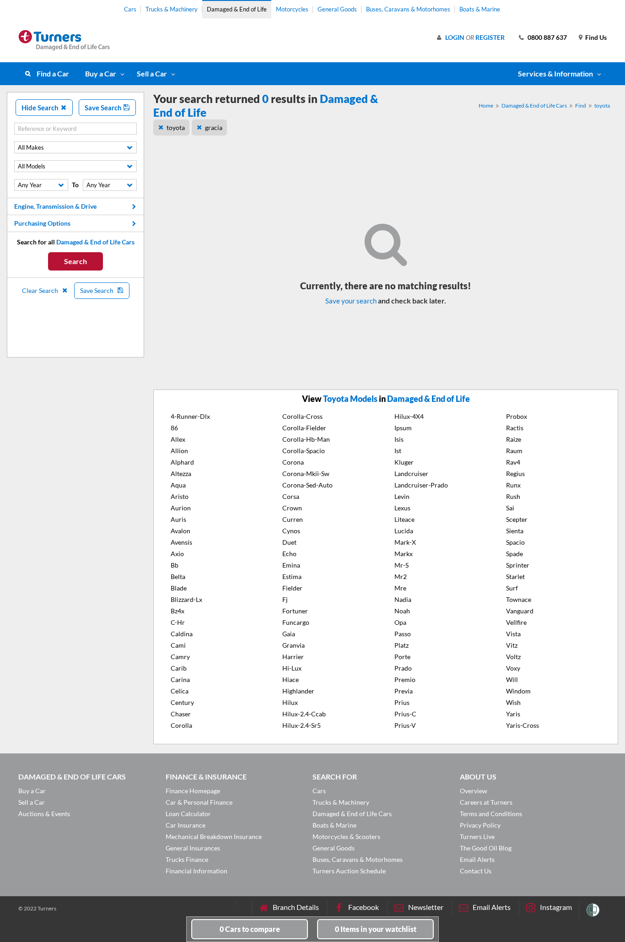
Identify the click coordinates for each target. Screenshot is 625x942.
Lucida (403, 531)
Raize (513, 439)
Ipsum (403, 428)
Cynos (291, 531)
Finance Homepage (193, 791)
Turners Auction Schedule (349, 871)
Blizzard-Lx (186, 599)
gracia (213, 127)
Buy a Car (100, 73)
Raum (514, 451)
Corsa (290, 496)
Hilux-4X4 (409, 416)
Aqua (178, 485)
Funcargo (295, 622)
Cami (178, 645)
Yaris (513, 714)
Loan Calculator (188, 813)
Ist (397, 451)
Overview (473, 791)
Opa (400, 622)
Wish (513, 702)
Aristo (180, 496)
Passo (402, 634)
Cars (130, 9)
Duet (289, 542)
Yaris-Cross (522, 725)
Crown (292, 508)
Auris (178, 519)
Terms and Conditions (491, 813)
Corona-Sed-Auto (307, 485)
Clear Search (40, 290)
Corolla (181, 725)
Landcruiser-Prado (421, 485)
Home (486, 105)
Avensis (181, 542)
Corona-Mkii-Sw (305, 473)
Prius (401, 702)
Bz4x (177, 611)
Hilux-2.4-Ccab (304, 714)
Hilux (290, 702)
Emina (291, 565)
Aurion (181, 508)
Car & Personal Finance (199, 802)
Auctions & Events (44, 813)
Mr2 (400, 576)
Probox (516, 416)
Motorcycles (292, 9)
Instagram (556, 907)
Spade (514, 554)
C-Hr (178, 622)
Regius (515, 473)
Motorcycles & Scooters (346, 836)
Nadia (402, 599)
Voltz (513, 656)
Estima (292, 576)
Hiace (290, 679)
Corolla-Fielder (304, 428)
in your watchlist (375, 929)
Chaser (181, 714)
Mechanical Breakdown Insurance (214, 836)
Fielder (292, 588)
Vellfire (516, 622)
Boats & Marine (479, 9)
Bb (174, 565)
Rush (513, 496)
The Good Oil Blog (486, 848)
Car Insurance (185, 825)
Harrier (293, 656)
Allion (179, 451)
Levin (401, 496)
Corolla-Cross (302, 416)
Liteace (404, 519)
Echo (289, 554)
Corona (293, 462)
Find (580, 105)
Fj (285, 599)
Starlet (515, 576)
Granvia (293, 645)
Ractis (514, 428)
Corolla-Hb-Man (306, 439)
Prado (403, 668)
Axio (177, 554)
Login (454, 37)
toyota (602, 105)
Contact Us (475, 871)
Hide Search (41, 107)
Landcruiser (411, 473)
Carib (179, 668)
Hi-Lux (292, 668)
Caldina (182, 634)
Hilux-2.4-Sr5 (301, 725)
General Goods (337, 9)
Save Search (104, 107)
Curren (292, 519)
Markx (403, 554)
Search (75, 261)
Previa (403, 691)
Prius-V (405, 725)
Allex (178, 439)
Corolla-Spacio (303, 451)
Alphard (182, 462)
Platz (401, 645)
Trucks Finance (187, 859)
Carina (180, 679)
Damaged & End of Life (237, 9)
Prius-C (405, 714)
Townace (518, 599)
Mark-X (405, 542)
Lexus (402, 508)
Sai (510, 508)
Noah (402, 611)
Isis (399, 439)
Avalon (180, 531)
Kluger (404, 462)
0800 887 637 (547, 37)
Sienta (514, 531)
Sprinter (517, 565)
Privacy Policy (480, 825)
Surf (512, 588)
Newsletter (425, 907)
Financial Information (196, 871)
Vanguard (519, 611)
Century (182, 702)
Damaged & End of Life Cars (534, 105)
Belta (178, 576)
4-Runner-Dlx (190, 416)
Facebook (363, 907)
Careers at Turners (486, 802)
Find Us (596, 37)
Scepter (517, 519)
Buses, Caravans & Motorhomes (408, 9)
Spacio (515, 542)
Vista (513, 634)
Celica (180, 691)
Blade (179, 588)
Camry (180, 656)
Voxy (513, 668)
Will (512, 679)
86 (174, 428)
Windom (518, 691)
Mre (400, 588)
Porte (402, 656)
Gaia (288, 634)
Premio (404, 679)
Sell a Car (152, 73)
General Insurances (193, 848)
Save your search (351, 301)
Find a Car (53, 73)
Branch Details (296, 907)
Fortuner (295, 611)
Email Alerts (477, 859)
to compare (250, 929)
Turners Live (477, 836)
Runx (513, 485)
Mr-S (401, 565)
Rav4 (513, 462)
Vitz (511, 645)
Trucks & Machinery (171, 9)
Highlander (298, 691)
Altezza (181, 473)
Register (490, 37)
